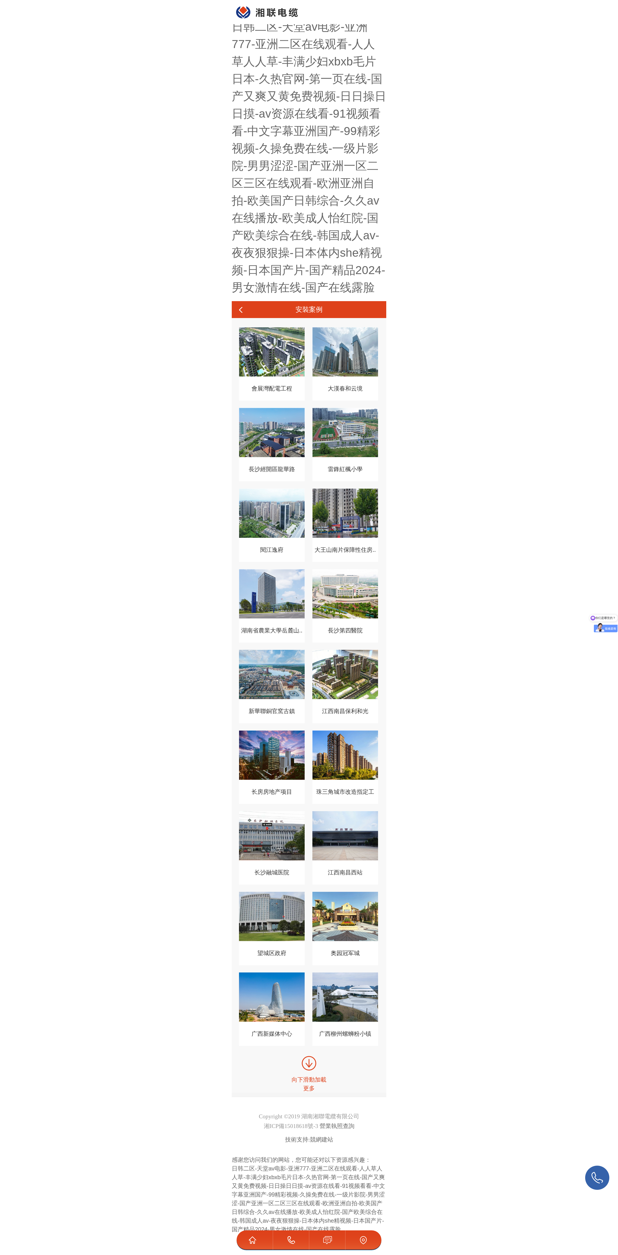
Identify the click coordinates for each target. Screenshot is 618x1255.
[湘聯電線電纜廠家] (263, 6)
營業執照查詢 (337, 1126)
